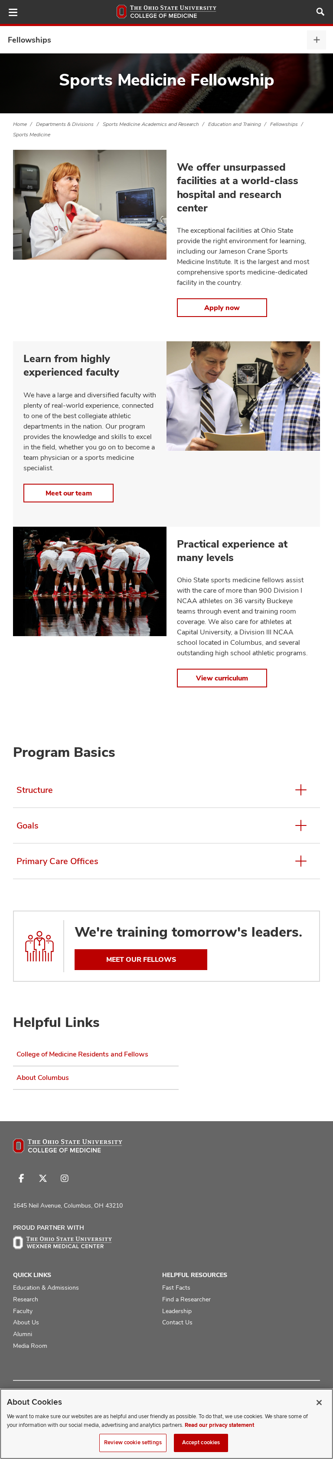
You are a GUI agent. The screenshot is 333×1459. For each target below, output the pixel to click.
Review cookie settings (133, 1442)
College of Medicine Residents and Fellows (82, 1054)
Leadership (177, 1311)
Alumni (22, 1334)
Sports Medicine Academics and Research (151, 124)
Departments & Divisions (65, 124)
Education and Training (234, 124)
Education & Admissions (46, 1287)
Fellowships (29, 40)
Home (20, 124)
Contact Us (177, 1322)
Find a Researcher (186, 1299)
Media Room (30, 1346)
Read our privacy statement (219, 1425)
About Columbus (42, 1077)
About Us (26, 1322)
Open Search (320, 11)
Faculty (23, 1311)
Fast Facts (176, 1287)
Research (25, 1299)
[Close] (319, 1402)
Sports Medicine (31, 134)
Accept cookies (201, 1442)
